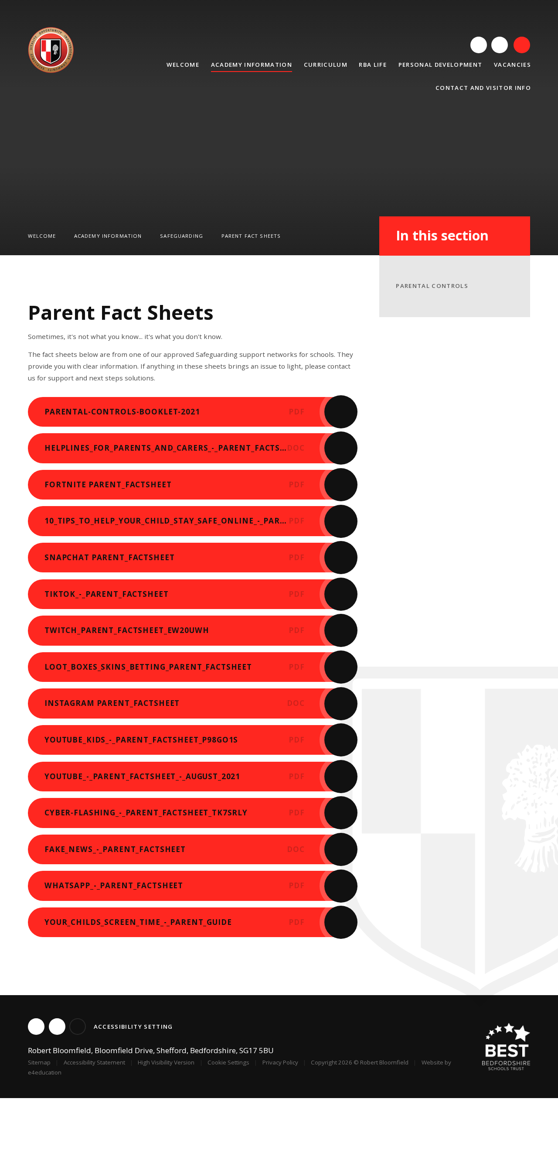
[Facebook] (499, 45)
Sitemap (39, 1062)
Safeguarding (181, 236)
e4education (44, 1072)
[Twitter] (478, 45)
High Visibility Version (166, 1062)
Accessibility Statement (94, 1062)
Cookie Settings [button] (228, 1062)
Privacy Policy (280, 1062)
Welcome (42, 236)
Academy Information (108, 236)
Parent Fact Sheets (251, 236)
